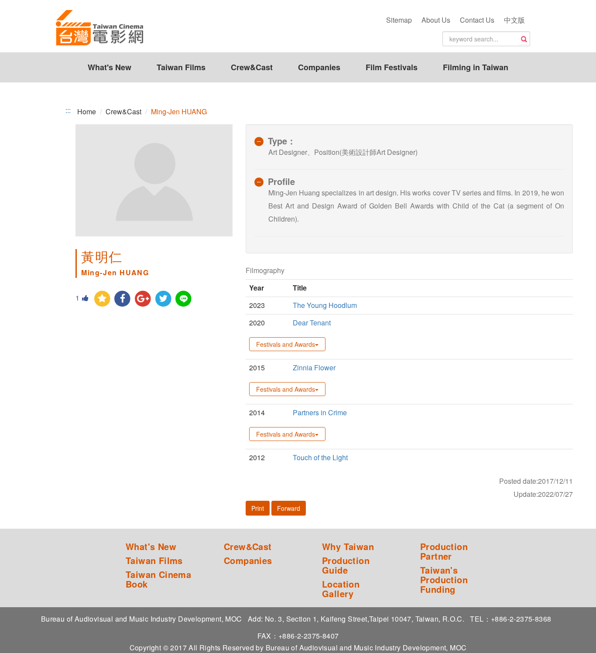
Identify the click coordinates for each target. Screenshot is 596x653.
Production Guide (346, 565)
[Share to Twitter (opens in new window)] (163, 299)
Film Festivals (392, 67)
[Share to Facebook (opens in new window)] (122, 299)
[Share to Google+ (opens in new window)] (143, 299)
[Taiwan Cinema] (99, 28)
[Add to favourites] (102, 299)
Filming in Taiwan (475, 67)
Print (257, 508)
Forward (288, 508)
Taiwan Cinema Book (158, 579)
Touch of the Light (320, 457)
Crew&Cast (252, 67)
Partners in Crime (320, 412)
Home (86, 111)
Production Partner (444, 551)
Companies (319, 67)
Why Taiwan (348, 546)
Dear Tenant (312, 323)
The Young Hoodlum (325, 305)
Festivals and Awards (285, 344)
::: (68, 110)
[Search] (524, 39)
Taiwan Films (181, 67)
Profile (281, 181)
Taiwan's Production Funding (444, 579)
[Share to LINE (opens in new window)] (184, 299)
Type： (282, 140)
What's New (109, 67)
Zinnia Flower (314, 367)
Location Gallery (341, 588)
